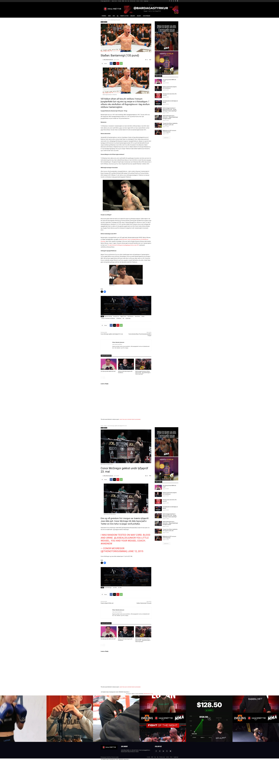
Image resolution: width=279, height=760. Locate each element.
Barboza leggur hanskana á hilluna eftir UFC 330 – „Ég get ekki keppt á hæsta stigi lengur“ (142, 372)
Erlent (105, 19)
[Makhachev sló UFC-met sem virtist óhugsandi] (158, 132)
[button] (176, 16)
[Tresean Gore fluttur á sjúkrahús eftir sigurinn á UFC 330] (158, 125)
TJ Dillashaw (118, 318)
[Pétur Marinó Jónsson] (102, 59)
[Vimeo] (175, 1)
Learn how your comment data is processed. (130, 419)
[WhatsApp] (121, 63)
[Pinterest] (117, 63)
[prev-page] (102, 377)
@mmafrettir (148, 693)
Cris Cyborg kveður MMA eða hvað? (108, 371)
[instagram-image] (23, 718)
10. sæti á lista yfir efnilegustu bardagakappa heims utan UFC (123, 245)
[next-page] (104, 377)
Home (102, 19)
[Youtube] (177, 1)
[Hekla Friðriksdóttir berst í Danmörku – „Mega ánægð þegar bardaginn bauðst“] (158, 117)
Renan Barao (137, 316)
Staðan (143, 316)
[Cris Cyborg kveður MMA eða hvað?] (109, 364)
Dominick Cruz (116, 316)
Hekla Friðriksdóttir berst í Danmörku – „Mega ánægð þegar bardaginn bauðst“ (170, 117)
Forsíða (105, 21)
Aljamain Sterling (108, 316)
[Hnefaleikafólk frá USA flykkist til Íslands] (158, 102)
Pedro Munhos (130, 316)
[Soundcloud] (163, 751)
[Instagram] (171, 1)
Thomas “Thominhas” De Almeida (108, 318)
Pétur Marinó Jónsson (108, 59)
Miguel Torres (123, 316)
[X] (173, 1)
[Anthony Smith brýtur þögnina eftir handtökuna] (126, 364)
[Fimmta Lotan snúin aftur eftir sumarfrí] (158, 95)
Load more (166, 137)
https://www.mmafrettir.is (117, 344)
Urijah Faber (128, 318)
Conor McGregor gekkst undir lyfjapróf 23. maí (112, 334)
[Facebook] (169, 1)
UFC (123, 318)
